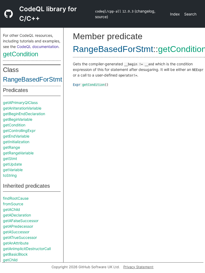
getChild (10, 260)
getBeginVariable (17, 119)
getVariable (13, 169)
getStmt (10, 158)
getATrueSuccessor (20, 237)
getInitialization (16, 141)
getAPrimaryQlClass (20, 102)
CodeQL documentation (37, 46)
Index (175, 14)
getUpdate (12, 164)
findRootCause (16, 198)
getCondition (20, 54)
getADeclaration (17, 215)
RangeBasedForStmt (32, 79)
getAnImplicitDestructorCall (27, 248)
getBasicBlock (15, 254)
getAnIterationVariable (22, 108)
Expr (76, 85)
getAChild (11, 209)
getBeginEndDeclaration (24, 113)
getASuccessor (16, 232)
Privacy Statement (138, 267)
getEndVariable (16, 136)
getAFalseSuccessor (20, 220)
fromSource (13, 204)
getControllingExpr (19, 130)
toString (10, 175)
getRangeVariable (18, 153)
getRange (11, 147)
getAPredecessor (18, 226)
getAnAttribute (16, 243)
